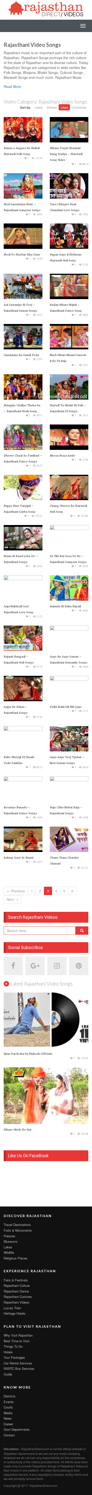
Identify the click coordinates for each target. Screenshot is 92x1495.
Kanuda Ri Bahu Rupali (65, 606)
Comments (79, 107)
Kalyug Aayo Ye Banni (18, 857)
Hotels (8, 1352)
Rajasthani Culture (17, 1285)
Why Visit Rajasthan (18, 1335)
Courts (8, 1407)
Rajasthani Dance (16, 1291)
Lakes (8, 1247)
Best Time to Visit (16, 1341)
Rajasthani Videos (16, 1302)
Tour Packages (14, 1357)
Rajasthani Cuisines (18, 1296)
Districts (9, 1396)
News (8, 1418)
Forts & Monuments (18, 1230)
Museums (11, 1241)
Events (9, 1401)
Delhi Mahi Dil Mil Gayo (66, 707)
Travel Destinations (17, 1224)
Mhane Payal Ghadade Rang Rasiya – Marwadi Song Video (66, 154)
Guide (8, 1374)
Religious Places (15, 1258)
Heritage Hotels (15, 1313)
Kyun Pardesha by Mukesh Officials (28, 1053)
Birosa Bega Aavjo (62, 455)
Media (8, 1412)
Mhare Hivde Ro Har (18, 1129)
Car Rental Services (18, 1363)
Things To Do (13, 1346)
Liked (64, 107)
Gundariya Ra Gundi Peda (21, 355)
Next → (12, 899)
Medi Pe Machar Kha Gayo (22, 254)
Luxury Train (12, 1308)
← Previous (16, 890)
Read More (12, 86)
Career (8, 1424)
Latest (39, 107)
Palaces (9, 1236)
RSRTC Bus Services (19, 1368)
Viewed (52, 107)
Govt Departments (17, 1429)
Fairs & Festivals (16, 1280)
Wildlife (9, 1252)
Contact (9, 1435)
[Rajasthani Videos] (46, 8)
